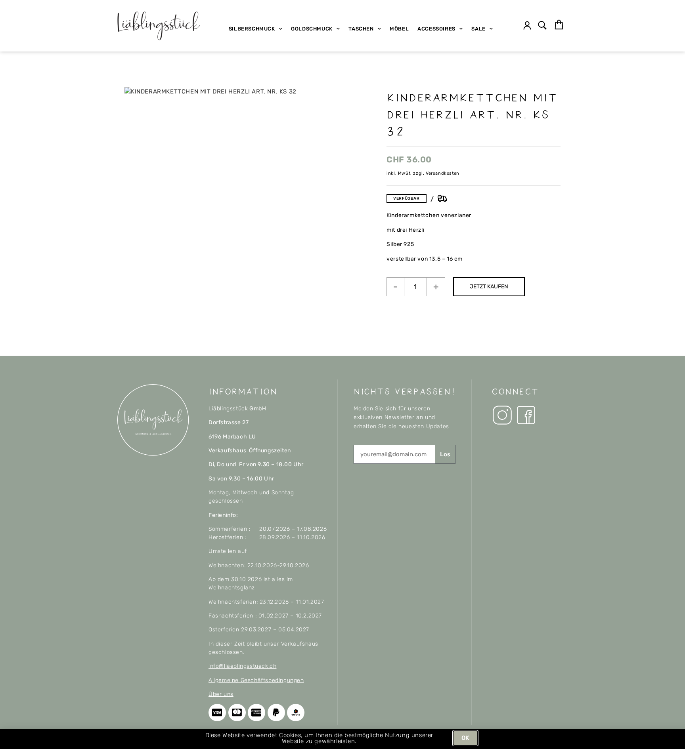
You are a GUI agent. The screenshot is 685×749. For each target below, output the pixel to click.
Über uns (221, 694)
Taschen (360, 29)
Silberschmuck (252, 29)
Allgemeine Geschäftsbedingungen (256, 680)
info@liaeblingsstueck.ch (242, 666)
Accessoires (436, 29)
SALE (478, 29)
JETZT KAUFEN (489, 286)
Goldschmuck (312, 29)
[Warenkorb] (559, 25)
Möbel (399, 29)
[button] (542, 25)
